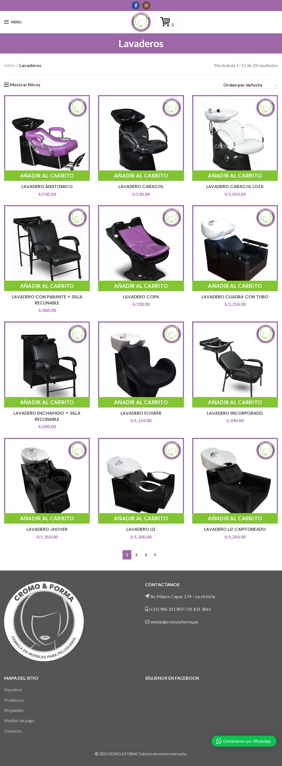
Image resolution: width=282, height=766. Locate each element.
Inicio (9, 65)
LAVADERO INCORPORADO (235, 413)
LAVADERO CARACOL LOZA (235, 186)
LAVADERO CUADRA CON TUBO (235, 297)
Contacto (13, 730)
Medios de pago (19, 720)
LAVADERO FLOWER (141, 413)
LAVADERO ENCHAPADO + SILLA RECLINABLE (46, 416)
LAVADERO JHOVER (46, 529)
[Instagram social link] (146, 5)
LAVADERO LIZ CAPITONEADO (235, 529)
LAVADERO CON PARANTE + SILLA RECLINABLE (47, 300)
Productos (14, 700)
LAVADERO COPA (141, 297)
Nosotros (13, 689)
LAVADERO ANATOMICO (47, 186)
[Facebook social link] (136, 5)
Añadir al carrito (47, 175)
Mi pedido (14, 710)
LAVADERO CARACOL (141, 186)
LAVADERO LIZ (141, 529)
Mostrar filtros (25, 84)
